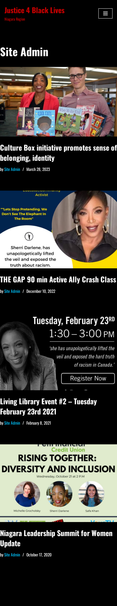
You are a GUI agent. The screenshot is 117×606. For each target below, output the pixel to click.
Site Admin (12, 169)
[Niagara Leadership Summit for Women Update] (58, 483)
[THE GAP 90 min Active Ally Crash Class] (58, 229)
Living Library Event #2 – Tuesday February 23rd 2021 (48, 406)
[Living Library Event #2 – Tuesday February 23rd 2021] (58, 351)
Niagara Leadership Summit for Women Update (56, 537)
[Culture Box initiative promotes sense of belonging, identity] (58, 102)
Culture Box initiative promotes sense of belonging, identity (58, 152)
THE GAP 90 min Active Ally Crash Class (58, 279)
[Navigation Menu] (105, 13)
